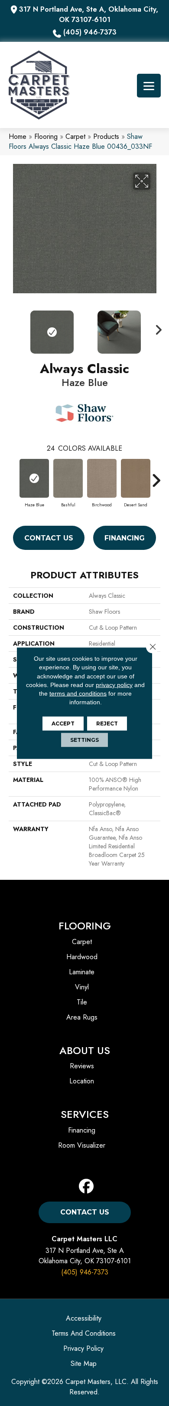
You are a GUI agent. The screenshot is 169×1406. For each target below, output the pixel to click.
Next (156, 327)
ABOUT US (84, 1050)
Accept (63, 723)
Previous (13, 327)
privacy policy (114, 684)
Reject (107, 723)
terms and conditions (78, 693)
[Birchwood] (102, 478)
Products (106, 136)
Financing (124, 538)
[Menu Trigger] (149, 85)
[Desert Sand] (136, 478)
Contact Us (48, 538)
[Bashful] (68, 478)
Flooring (46, 136)
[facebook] (86, 1186)
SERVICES (85, 1114)
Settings (84, 739)
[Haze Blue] (34, 478)
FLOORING (84, 925)
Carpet (75, 136)
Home (17, 136)
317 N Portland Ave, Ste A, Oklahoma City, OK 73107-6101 (88, 14)
